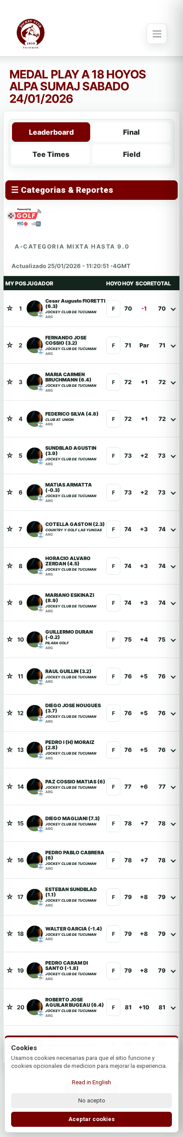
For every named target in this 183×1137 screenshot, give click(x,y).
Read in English (91, 1082)
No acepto (91, 1100)
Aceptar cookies (91, 1119)
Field (131, 154)
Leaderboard (51, 132)
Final (131, 132)
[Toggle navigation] (157, 33)
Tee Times (50, 154)
